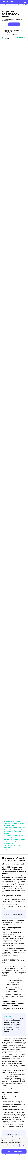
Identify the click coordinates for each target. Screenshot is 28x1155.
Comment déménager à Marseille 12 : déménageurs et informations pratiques (14, 831)
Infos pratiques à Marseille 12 (12, 821)
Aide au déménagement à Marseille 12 (14, 827)
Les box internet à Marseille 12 (12, 850)
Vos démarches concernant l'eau (13, 835)
